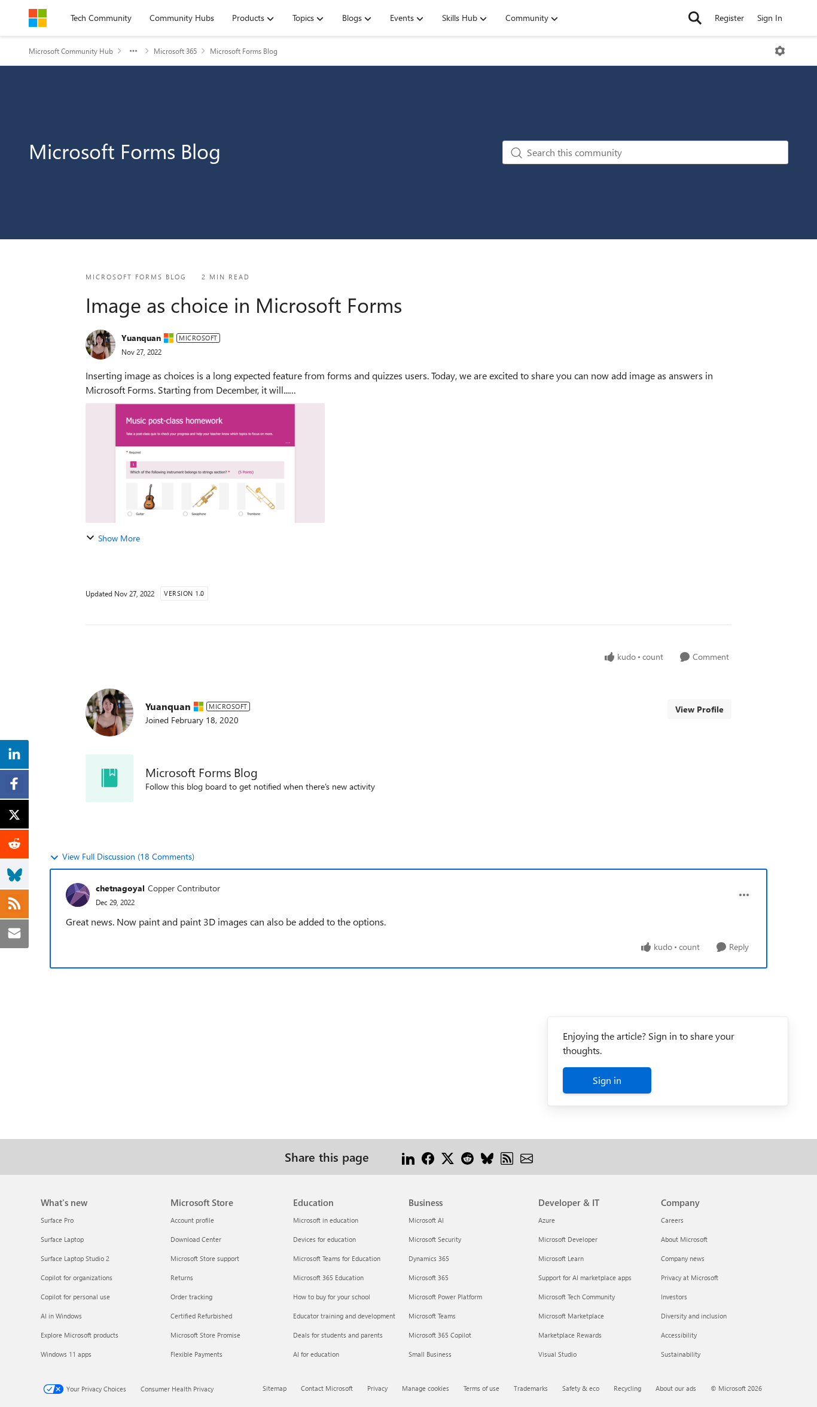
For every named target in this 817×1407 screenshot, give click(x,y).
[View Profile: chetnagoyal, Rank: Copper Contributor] (78, 895)
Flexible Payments (196, 1354)
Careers (672, 1220)
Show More (119, 538)
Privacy (377, 1388)
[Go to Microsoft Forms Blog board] (109, 778)
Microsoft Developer (567, 1239)
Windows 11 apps (66, 1354)
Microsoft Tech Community (576, 1296)
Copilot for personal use (75, 1296)
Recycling (627, 1388)
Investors (674, 1296)
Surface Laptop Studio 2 (75, 1258)
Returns (181, 1277)
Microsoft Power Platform (445, 1296)
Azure (546, 1220)
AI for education (316, 1354)
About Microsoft (684, 1239)
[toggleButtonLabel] (780, 50)
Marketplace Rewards (570, 1334)
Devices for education (324, 1239)
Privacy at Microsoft (689, 1277)
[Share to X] (447, 1156)
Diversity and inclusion (694, 1315)
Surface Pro (57, 1220)
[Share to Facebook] (428, 1156)
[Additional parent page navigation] (133, 50)
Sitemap (274, 1388)
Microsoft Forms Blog (244, 51)
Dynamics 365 (428, 1258)
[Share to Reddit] (467, 1156)
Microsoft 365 (175, 51)
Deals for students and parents (338, 1334)
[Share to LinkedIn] (408, 1156)
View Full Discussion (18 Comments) (128, 856)
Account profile (192, 1220)
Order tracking (191, 1296)
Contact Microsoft (327, 1388)
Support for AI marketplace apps (585, 1277)
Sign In (769, 17)
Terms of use (481, 1388)
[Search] (695, 18)
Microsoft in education (325, 1220)
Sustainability (680, 1354)
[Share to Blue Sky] (487, 1156)
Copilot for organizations (76, 1277)
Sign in (607, 1080)
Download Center (195, 1239)
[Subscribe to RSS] (507, 1156)
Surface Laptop (62, 1239)
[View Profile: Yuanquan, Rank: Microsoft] (100, 345)
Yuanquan (141, 337)
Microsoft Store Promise (205, 1334)
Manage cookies (425, 1388)
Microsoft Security (434, 1239)
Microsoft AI (426, 1220)
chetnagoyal (120, 888)
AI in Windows (61, 1315)
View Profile (699, 709)
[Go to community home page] (38, 18)
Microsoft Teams (432, 1315)
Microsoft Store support (204, 1258)
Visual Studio (557, 1354)
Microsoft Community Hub (71, 51)
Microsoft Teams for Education (336, 1258)
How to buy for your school (331, 1296)
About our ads (676, 1388)
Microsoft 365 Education (328, 1277)
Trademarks (531, 1388)
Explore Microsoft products (79, 1334)
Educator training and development (344, 1315)
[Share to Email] (526, 1156)
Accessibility (679, 1334)
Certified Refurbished (201, 1315)
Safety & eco (580, 1388)
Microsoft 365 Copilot (439, 1334)
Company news (683, 1258)
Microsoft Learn (561, 1258)
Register (729, 17)
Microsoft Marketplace (571, 1315)
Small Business (430, 1354)
